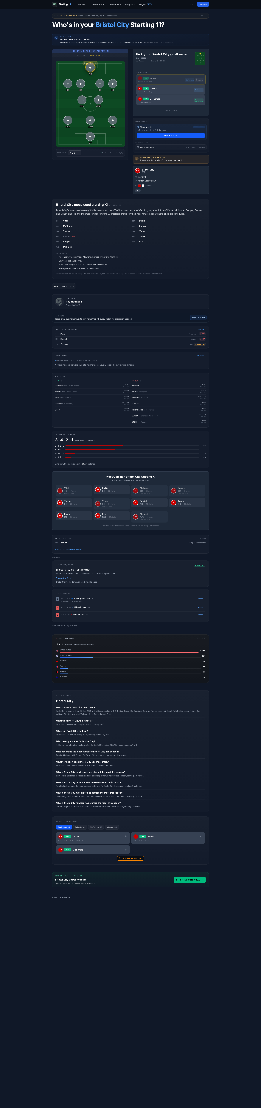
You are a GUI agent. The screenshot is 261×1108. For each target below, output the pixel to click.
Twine (142, 236)
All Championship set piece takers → (69, 549)
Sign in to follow (198, 317)
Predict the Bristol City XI (188, 880)
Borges (142, 226)
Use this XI (169, 135)
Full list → (202, 330)
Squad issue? (171, 111)
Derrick (135, 403)
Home (55, 897)
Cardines (59, 385)
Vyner (142, 231)
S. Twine (64, 601)
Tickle (151, 836)
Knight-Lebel (138, 410)
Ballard (58, 391)
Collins (58, 403)
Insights (129, 4)
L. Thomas (77, 849)
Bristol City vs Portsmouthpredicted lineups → (78, 582)
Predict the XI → (63, 578)
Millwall (77, 607)
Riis (141, 241)
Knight (66, 241)
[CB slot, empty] (199, 56)
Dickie (142, 220)
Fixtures (81, 4)
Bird (134, 391)
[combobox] (74, 152)
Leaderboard (115, 4)
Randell (67, 236)
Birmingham (79, 598)
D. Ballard (76, 601)
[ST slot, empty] (200, 63)
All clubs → (201, 356)
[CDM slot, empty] (199, 58)
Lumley (135, 416)
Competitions (95, 4)
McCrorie (67, 226)
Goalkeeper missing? (132, 858)
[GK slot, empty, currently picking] (200, 54)
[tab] (64, 827)
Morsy (135, 398)
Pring (62, 334)
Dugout (144, 4)
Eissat (57, 410)
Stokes (135, 422)
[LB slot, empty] (203, 56)
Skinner (135, 385)
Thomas (64, 344)
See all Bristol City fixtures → (66, 625)
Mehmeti (67, 247)
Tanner (66, 231)
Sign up (203, 4)
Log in (192, 4)
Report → (201, 599)
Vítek (65, 220)
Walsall (76, 614)
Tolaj (57, 398)
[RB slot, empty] (197, 56)
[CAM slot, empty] (197, 61)
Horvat (63, 543)
